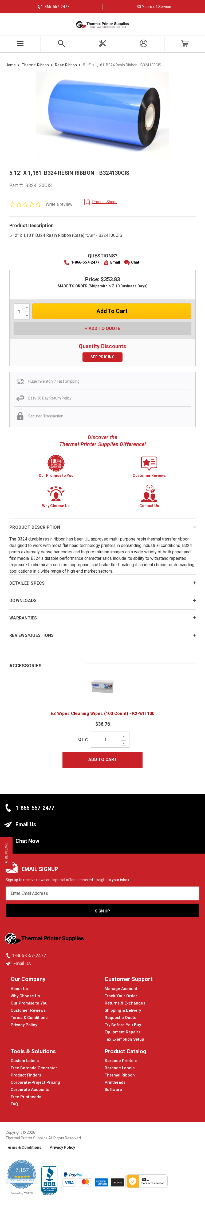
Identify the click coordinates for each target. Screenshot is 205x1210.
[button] (6, 853)
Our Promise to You (29, 1003)
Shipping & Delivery (123, 1010)
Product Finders (26, 1075)
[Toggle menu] (20, 44)
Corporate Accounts (30, 1089)
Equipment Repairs (122, 1032)
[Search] (61, 44)
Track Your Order (121, 996)
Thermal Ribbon (120, 1075)
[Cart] (184, 44)
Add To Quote (104, 328)
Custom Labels (25, 1060)
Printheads (115, 1082)
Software (113, 1089)
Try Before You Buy (123, 1024)
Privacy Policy (24, 1024)
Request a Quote (120, 1017)
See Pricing (102, 357)
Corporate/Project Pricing (35, 1082)
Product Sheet (104, 202)
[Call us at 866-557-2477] (9, 955)
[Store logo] (45, 940)
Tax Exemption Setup (124, 1039)
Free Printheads (26, 1096)
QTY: (83, 739)
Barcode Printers (121, 1060)
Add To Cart (102, 759)
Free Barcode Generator (34, 1068)
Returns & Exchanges (125, 1003)
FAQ (14, 1104)
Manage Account (121, 988)
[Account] (143, 44)
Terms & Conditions (29, 1017)
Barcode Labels (120, 1068)
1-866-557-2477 (85, 262)
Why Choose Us (25, 996)
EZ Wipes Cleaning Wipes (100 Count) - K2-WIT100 (103, 713)
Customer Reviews (28, 1010)
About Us (19, 988)
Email (115, 262)
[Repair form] (102, 44)
